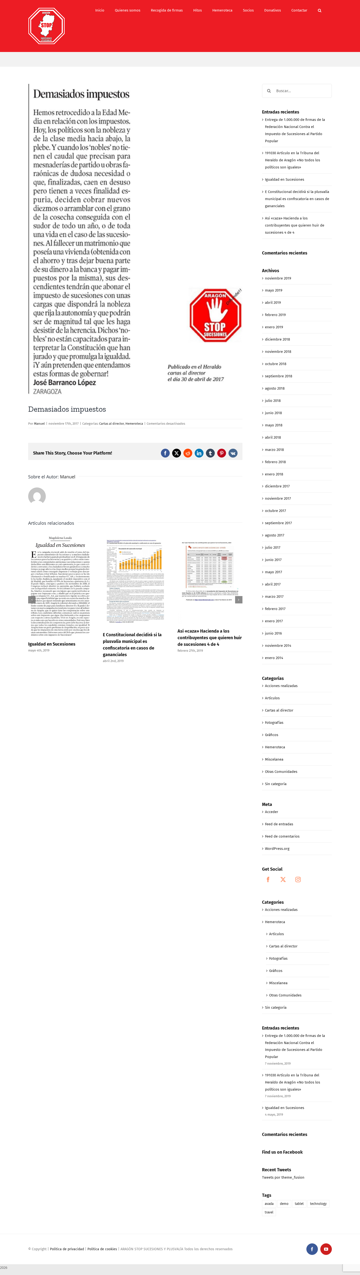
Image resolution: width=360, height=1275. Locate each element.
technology (318, 1204)
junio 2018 (273, 413)
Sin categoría (276, 784)
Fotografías (274, 722)
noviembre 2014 (278, 645)
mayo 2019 (273, 290)
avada (269, 1204)
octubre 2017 (275, 511)
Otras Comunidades (281, 771)
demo (284, 1204)
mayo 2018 (273, 425)
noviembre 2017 (278, 498)
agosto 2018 (275, 388)
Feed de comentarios (282, 836)
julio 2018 (273, 400)
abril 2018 (273, 437)
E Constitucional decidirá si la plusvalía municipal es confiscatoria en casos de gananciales (297, 199)
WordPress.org (277, 848)
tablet (299, 1204)
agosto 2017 (274, 535)
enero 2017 (274, 621)
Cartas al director (111, 423)
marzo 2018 (274, 449)
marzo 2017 (274, 596)
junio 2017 (273, 560)
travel (269, 1212)
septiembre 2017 (278, 523)
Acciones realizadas (281, 686)
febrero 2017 (275, 609)
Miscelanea (274, 759)
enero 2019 (274, 327)
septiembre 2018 (278, 376)
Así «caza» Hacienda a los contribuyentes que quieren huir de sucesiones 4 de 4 (210, 637)
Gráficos (271, 735)
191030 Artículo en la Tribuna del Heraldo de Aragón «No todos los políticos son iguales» (292, 160)
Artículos (272, 698)
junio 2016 (273, 633)
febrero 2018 (275, 462)
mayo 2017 (273, 572)
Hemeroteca (134, 423)
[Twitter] (283, 879)
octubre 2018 (275, 364)
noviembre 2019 (278, 278)
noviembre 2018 (278, 351)
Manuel (39, 423)
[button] (319, 10)
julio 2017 (272, 547)
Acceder (271, 812)
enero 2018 (274, 474)
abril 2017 (273, 584)
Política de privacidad (67, 1249)
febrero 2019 (275, 315)
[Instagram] (298, 879)
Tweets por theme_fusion (283, 1177)
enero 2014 (274, 658)
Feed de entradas (279, 824)
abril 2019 (273, 302)
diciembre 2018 (277, 339)
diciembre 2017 (277, 486)
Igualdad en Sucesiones (51, 644)
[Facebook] (268, 879)
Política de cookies (102, 1249)
